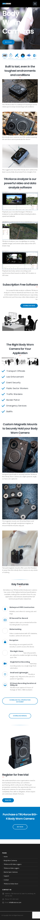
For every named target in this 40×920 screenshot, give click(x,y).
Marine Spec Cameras (11, 872)
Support (6, 876)
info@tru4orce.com (15, 902)
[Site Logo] (6, 4)
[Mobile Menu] (35, 4)
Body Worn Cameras (10, 860)
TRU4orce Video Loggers (11, 868)
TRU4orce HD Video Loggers (12, 864)
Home (6, 856)
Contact (6, 880)
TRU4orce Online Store (11, 884)
